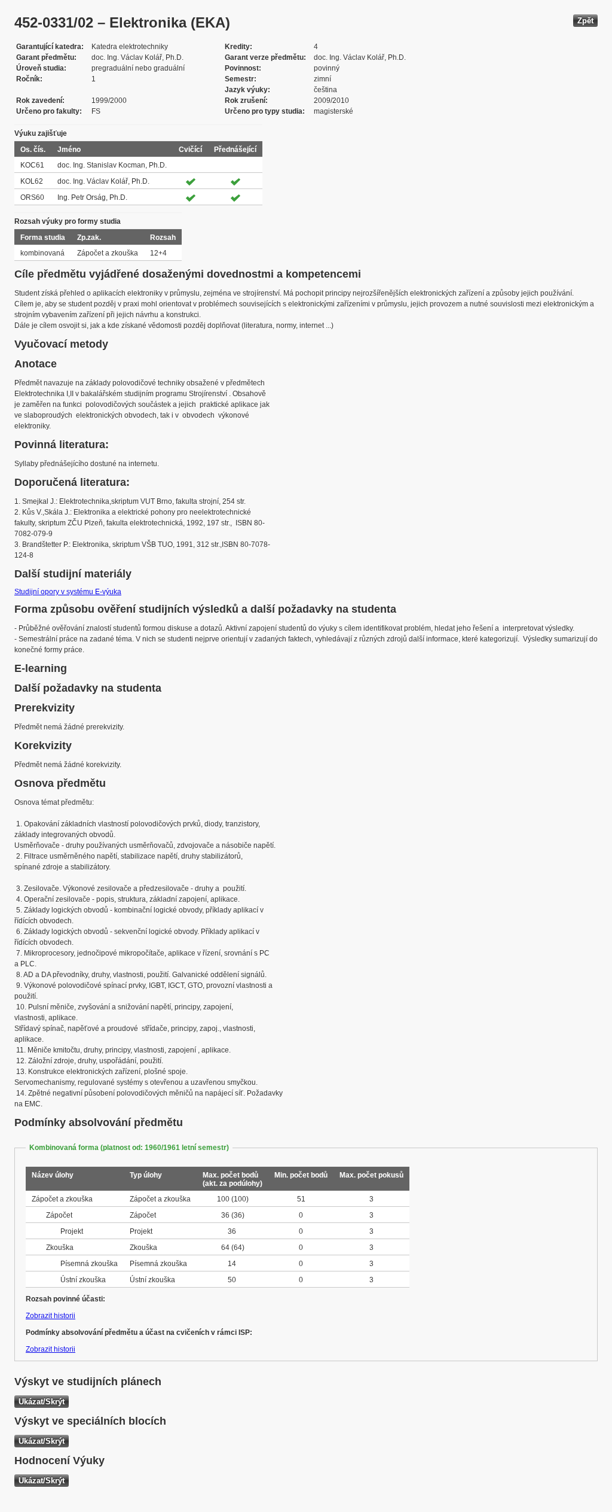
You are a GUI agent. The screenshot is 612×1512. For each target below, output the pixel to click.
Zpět (585, 20)
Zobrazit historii (50, 1316)
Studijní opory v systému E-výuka (67, 592)
